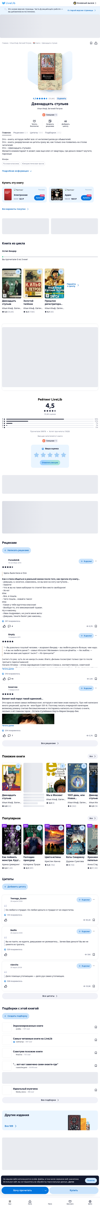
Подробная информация (15, 171)
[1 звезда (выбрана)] (37, 99)
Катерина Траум (31, 864)
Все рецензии (48, 743)
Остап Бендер (9, 251)
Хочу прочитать (22, 1190)
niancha (14, 964)
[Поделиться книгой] (96, 43)
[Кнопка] (18, 271)
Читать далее (8, 669)
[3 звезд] (50, 455)
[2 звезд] (43, 455)
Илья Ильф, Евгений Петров (50, 108)
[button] (50, 71)
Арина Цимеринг (11, 864)
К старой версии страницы (80, 10)
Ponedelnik (13, 560)
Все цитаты (48, 996)
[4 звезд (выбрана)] (44, 99)
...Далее (70, 1182)
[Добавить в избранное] (91, 43)
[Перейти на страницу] (50, 594)
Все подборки (48, 1100)
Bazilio (13, 930)
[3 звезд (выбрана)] (42, 99)
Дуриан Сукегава (75, 861)
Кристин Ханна (52, 861)
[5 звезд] (47, 99)
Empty (11, 634)
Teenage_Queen (18, 898)
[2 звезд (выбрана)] (40, 99)
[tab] (6, 133)
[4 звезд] (57, 455)
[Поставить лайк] (4, 626)
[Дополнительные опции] (46, 1190)
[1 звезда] (36, 455)
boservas (12, 687)
